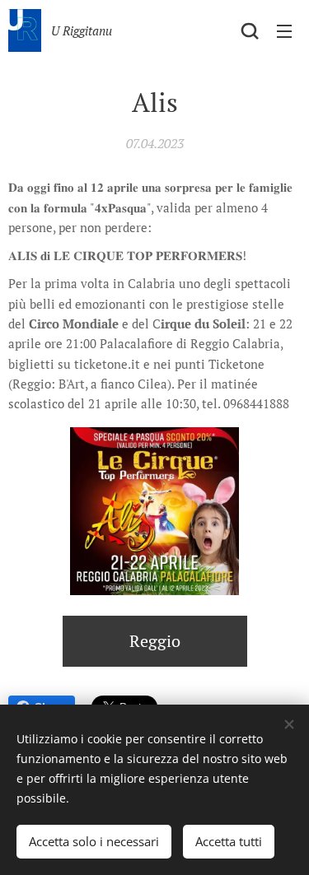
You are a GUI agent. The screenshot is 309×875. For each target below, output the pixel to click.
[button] (250, 30)
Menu (284, 30)
